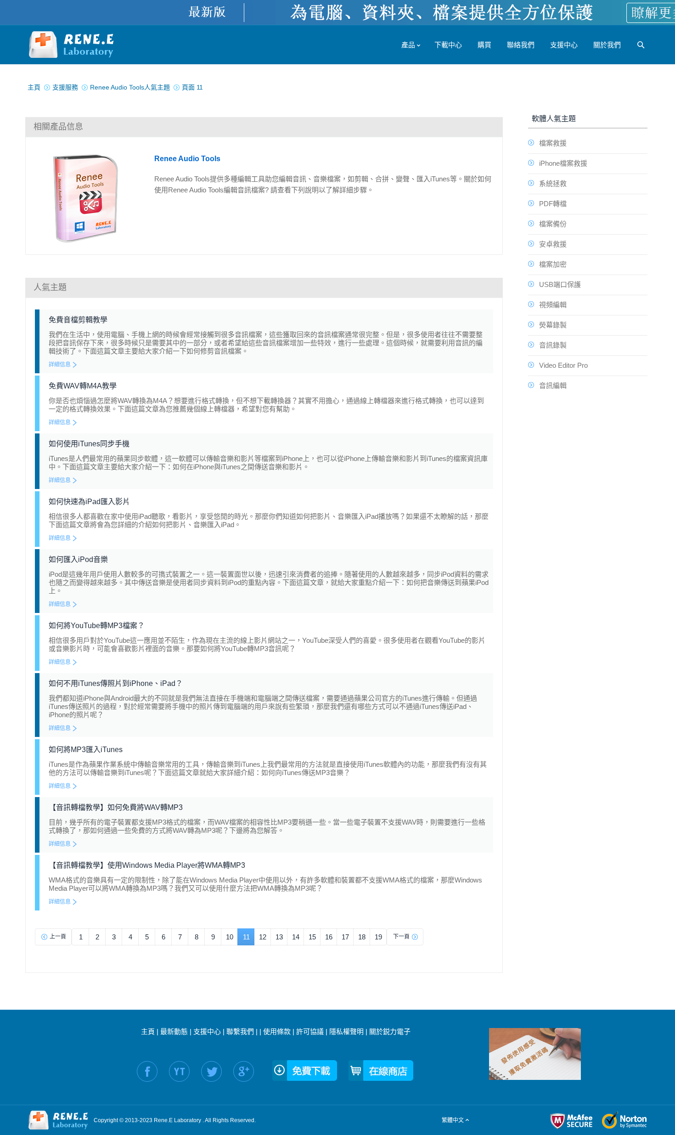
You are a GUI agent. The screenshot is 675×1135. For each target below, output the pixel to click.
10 (229, 937)
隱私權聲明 (346, 1031)
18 (362, 937)
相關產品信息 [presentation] (58, 126)
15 (312, 937)
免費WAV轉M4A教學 (83, 386)
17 (345, 937)
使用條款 (277, 1031)
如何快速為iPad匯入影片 (89, 502)
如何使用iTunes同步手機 (89, 444)
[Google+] (243, 1071)
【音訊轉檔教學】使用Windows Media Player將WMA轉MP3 (147, 865)
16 (328, 937)
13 (279, 937)
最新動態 (174, 1031)
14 (295, 937)
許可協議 (310, 1031)
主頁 (148, 1031)
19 (378, 937)
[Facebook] (147, 1071)
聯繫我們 (240, 1031)
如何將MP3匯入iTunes (86, 749)
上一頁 (58, 936)
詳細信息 (60, 364)
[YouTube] (179, 1071)
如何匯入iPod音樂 (78, 559)
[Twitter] (211, 1071)
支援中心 (207, 1031)
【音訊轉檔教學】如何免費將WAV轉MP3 (116, 807)
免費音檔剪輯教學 (78, 320)
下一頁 (401, 936)
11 (246, 937)
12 (262, 937)
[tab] (264, 126)
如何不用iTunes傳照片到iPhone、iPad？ (116, 683)
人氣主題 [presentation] (50, 287)
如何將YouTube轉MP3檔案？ (97, 625)
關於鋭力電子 (390, 1031)
